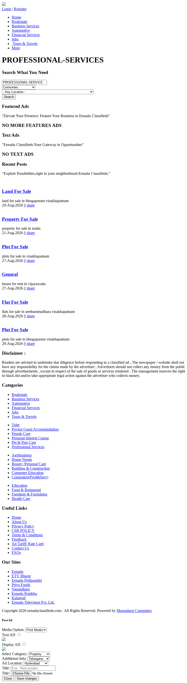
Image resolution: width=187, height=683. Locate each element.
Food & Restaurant (26, 490)
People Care (21, 434)
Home (16, 17)
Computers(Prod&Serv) (30, 477)
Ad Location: (12, 663)
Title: (6, 668)
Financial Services (26, 35)
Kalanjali (19, 598)
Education (19, 485)
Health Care (21, 499)
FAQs (16, 552)
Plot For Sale (15, 246)
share (31, 205)
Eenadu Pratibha (24, 593)
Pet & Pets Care (24, 442)
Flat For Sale (15, 302)
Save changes (27, 678)
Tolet (15, 425)
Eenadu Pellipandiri (27, 580)
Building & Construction (31, 468)
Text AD (9, 635)
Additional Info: (14, 658)
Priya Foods (21, 585)
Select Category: (14, 654)
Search (9, 97)
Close (8, 678)
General (10, 274)
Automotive (21, 30)
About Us (19, 522)
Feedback (19, 539)
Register (20, 9)
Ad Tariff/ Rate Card (28, 544)
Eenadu (17, 571)
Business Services (25, 26)
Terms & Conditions (27, 535)
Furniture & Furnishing (29, 494)
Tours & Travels (24, 43)
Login (6, 9)
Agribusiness (22, 455)
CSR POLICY (23, 530)
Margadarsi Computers (134, 611)
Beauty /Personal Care (29, 464)
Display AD (11, 644)
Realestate (19, 22)
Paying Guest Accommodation (35, 429)
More (16, 48)
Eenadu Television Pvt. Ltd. (33, 602)
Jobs (15, 39)
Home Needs (22, 459)
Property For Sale (20, 219)
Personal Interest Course (30, 438)
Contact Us (20, 548)
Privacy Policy (23, 526)
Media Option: (13, 630)
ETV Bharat (21, 576)
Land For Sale (16, 191)
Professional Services (28, 447)
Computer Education (28, 473)
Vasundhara (21, 589)
